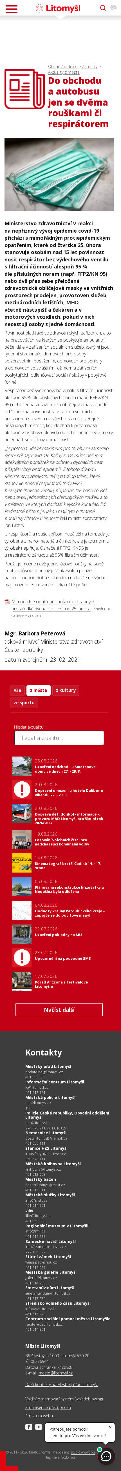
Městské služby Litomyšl (50, 1194)
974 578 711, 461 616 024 (46, 1128)
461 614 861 (35, 1329)
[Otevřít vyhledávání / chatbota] (102, 7)
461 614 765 (35, 1283)
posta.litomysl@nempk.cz (46, 1138)
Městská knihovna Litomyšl (53, 1163)
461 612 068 (35, 1174)
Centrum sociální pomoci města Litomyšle (68, 1318)
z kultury (66, 690)
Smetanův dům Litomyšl (49, 1287)
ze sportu (24, 702)
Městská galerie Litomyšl (51, 1272)
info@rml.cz (35, 1231)
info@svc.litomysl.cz (42, 1309)
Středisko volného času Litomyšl (58, 1303)
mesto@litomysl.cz (56, 1373)
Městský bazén (40, 1179)
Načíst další (59, 1009)
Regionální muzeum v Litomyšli (56, 1226)
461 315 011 (35, 1189)
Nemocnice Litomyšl (45, 1132)
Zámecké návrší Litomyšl (50, 1241)
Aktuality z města (64, 72)
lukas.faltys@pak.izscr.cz (45, 1154)
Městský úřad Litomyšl (48, 1066)
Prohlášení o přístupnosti (48, 1407)
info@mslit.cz (36, 1200)
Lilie (29, 1210)
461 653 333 (35, 1076)
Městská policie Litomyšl (50, 1097)
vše (17, 690)
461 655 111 (35, 1143)
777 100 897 (35, 1251)
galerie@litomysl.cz (41, 1278)
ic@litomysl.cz (37, 1087)
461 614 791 (35, 1205)
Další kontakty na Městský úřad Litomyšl (61, 1384)
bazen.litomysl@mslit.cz (45, 1185)
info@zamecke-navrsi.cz (45, 1247)
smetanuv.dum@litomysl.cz (48, 1293)
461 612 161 (35, 1092)
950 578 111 (35, 1158)
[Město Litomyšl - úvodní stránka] (58, 8)
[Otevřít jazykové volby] (113, 7)
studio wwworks (83, 1452)
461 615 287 (35, 1236)
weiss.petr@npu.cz (41, 1262)
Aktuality (90, 66)
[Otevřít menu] (11, 9)
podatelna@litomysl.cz (44, 1072)
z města (38, 690)
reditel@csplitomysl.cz (44, 1324)
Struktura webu (39, 1415)
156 (28, 1108)
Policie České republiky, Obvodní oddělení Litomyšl (67, 1115)
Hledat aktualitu (29, 727)
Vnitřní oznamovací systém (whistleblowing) (64, 1399)
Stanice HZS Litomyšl (46, 1148)
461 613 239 (35, 1298)
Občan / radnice (63, 66)
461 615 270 (35, 1313)
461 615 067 (35, 1267)
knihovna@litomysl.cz (43, 1169)
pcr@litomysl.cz (38, 1123)
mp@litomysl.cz (38, 1103)
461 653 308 (35, 1220)
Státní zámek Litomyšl (48, 1256)
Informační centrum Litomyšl (54, 1082)
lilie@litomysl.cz (38, 1216)
